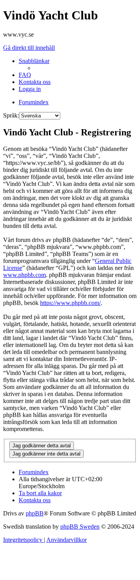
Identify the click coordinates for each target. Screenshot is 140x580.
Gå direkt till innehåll (29, 47)
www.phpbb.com (24, 275)
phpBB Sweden (80, 526)
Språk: (11, 115)
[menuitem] (25, 75)
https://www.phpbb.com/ (70, 303)
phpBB (35, 513)
